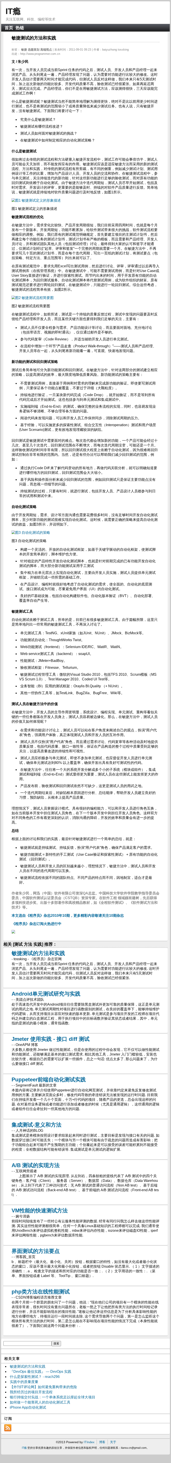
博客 (102, 1442)
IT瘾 (13, 11)
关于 (113, 1442)
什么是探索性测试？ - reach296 (35, 1377)
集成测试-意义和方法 (36, 1125)
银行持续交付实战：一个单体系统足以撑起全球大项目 (52, 1397)
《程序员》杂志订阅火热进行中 (36, 924)
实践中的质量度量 (24, 1382)
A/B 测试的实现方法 (36, 1165)
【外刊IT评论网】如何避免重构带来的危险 (43, 1387)
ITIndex (89, 1442)
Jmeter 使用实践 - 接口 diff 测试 (51, 1039)
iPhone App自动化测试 (28, 1407)
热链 (20, 27)
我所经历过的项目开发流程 (31, 1392)
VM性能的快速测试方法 (40, 1210)
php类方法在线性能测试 (41, 1292)
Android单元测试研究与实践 (46, 994)
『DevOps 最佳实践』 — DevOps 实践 (40, 1371)
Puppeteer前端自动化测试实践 (49, 1079)
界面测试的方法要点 (36, 1251)
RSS (7, 1427)
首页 (9, 27)
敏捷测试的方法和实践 (38, 953)
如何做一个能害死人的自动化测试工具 (40, 1402)
